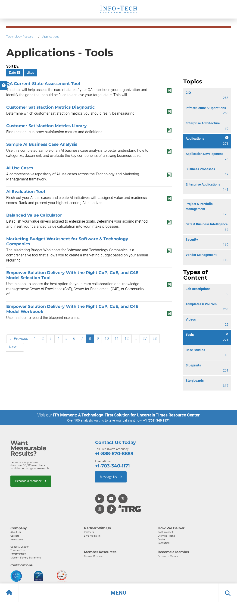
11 (117, 338)
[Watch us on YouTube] (111, 499)
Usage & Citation (19, 546)
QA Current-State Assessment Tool (43, 83)
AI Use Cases (19, 167)
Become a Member (28, 481)
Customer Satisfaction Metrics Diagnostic (50, 107)
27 (145, 338)
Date (13, 72)
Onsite (161, 539)
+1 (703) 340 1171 (156, 420)
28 (155, 338)
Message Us (109, 477)
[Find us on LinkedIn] (99, 499)
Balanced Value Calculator (34, 215)
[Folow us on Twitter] (123, 499)
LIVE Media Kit (92, 535)
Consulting (163, 543)
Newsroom (16, 539)
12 (127, 338)
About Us (15, 532)
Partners (89, 532)
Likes (30, 72)
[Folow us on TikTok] (111, 509)
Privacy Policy (18, 553)
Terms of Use (18, 550)
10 (107, 338)
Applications (50, 36)
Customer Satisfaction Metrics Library (46, 125)
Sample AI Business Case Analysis (41, 144)
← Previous (18, 338)
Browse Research (94, 556)
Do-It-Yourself (165, 532)
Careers (14, 535)
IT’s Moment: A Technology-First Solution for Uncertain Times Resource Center (126, 415)
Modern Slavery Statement (25, 557)
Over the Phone (166, 535)
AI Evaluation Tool (25, 191)
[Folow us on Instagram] (99, 509)
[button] (118, 592)
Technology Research (20, 36)
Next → (15, 347)
